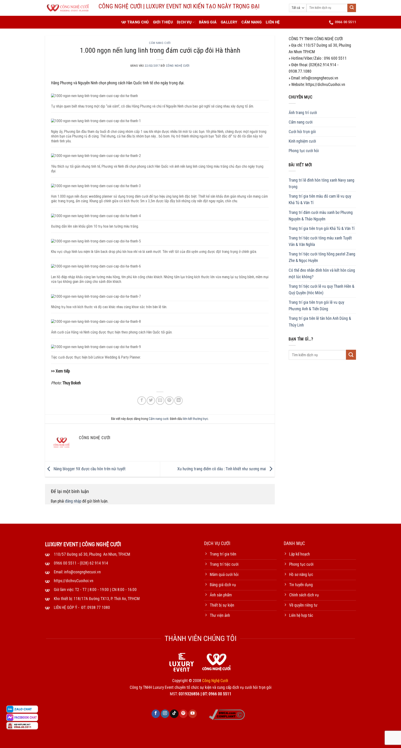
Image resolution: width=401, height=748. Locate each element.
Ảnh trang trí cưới (303, 112)
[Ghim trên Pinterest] (169, 400)
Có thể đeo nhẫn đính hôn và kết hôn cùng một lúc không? (322, 273)
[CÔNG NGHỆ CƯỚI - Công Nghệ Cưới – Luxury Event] (68, 8)
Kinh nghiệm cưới (302, 141)
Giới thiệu (163, 22)
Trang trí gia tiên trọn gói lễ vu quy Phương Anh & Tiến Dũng (316, 305)
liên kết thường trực (195, 419)
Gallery (229, 22)
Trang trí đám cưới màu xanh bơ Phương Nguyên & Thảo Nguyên (321, 215)
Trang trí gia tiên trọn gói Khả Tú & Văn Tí (322, 228)
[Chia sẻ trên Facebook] (141, 400)
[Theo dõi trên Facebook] (156, 713)
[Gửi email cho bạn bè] (160, 400)
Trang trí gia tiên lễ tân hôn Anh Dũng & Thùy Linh (320, 321)
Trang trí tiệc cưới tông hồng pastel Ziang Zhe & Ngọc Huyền (322, 257)
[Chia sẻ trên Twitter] (151, 400)
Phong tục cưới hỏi (304, 150)
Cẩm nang (251, 22)
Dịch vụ (184, 22)
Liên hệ (273, 22)
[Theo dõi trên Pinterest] (183, 713)
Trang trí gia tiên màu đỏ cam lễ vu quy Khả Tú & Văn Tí (320, 199)
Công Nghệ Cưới (178, 65)
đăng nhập (73, 501)
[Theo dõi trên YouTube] (192, 713)
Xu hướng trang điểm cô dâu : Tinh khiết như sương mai (222, 469)
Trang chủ (138, 22)
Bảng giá (208, 22)
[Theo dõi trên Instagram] (165, 713)
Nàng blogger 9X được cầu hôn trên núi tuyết (89, 469)
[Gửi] (351, 8)
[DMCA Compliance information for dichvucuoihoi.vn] (227, 714)
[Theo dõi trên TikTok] (174, 713)
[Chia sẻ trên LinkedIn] (178, 400)
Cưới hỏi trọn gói (302, 131)
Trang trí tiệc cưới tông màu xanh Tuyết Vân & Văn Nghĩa (320, 241)
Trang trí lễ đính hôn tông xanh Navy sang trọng (321, 183)
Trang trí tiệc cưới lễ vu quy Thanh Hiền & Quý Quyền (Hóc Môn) (321, 289)
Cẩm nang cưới (160, 43)
